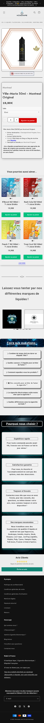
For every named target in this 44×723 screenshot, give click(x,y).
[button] (4, 12)
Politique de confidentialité (13, 585)
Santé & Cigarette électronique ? (15, 635)
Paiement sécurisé (10, 603)
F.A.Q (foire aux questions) (13, 644)
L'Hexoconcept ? (9, 630)
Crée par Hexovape (28, 719)
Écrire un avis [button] (22, 569)
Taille (4, 108)
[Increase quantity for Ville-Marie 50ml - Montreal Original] (16, 119)
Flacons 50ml (16, 22)
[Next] (36, 320)
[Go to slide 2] (11, 198)
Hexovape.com (19, 719)
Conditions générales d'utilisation (15, 594)
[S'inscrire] (37, 698)
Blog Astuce (8, 639)
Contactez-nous (9, 648)
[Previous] (8, 320)
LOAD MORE (22, 263)
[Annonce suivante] (40, 3)
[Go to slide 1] (10, 198)
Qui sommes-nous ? (10, 625)
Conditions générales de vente (14, 589)
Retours (6, 612)
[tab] (14, 329)
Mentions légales (9, 599)
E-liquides (8, 22)
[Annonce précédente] (4, 3)
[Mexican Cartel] (11, 319)
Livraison (7, 608)
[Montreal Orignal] (33, 319)
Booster (13, 140)
